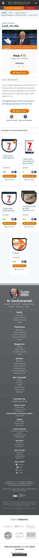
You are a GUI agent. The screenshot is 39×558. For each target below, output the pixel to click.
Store (10, 13)
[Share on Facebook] (15, 172)
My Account (10, 104)
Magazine (19, 344)
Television (19, 327)
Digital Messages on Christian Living (13, 15)
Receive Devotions (20, 555)
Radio (19, 312)
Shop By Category (13, 8)
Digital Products (20, 13)
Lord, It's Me (33, 15)
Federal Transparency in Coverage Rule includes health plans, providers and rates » (19, 508)
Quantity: (19, 63)
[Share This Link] (12, 172)
